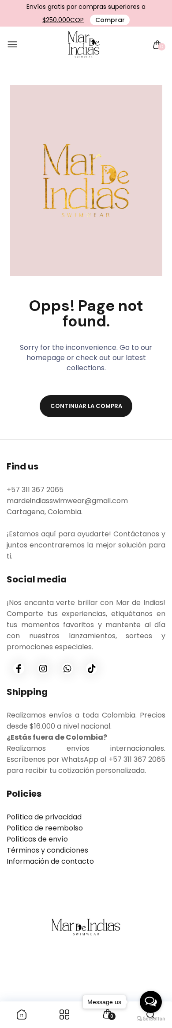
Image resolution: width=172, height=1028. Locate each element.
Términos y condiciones (47, 850)
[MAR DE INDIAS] (83, 45)
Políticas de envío (37, 839)
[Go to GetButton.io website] (151, 1019)
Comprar (110, 20)
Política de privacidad (44, 817)
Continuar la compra (86, 406)
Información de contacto (50, 861)
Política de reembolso (45, 828)
